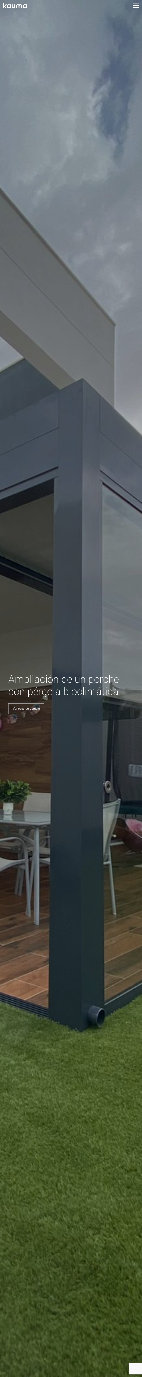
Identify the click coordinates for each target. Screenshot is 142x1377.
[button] (136, 5)
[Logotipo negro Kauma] (15, 5)
